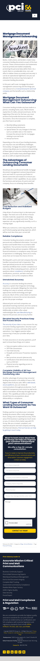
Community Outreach (30, 633)
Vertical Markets (28, 544)
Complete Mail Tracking (11, 582)
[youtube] (23, 652)
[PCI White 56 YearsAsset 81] (18, 4)
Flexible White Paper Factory (13, 587)
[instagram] (16, 652)
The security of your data (11, 324)
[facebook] (4, 652)
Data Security (7, 593)
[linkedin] (12, 652)
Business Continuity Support (13, 572)
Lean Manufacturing (23, 312)
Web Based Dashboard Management (16, 577)
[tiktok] (19, 652)
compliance (19, 271)
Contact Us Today (20, 530)
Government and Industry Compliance (16, 585)
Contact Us (10, 633)
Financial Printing (7, 546)
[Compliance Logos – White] (20, 608)
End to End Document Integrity (13, 580)
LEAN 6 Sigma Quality (10, 590)
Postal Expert (7, 595)
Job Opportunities (19, 633)
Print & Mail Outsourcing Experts (14, 574)
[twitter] (8, 652)
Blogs (21, 544)
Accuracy (6, 284)
